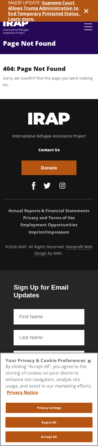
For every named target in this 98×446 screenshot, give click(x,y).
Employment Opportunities (48, 224)
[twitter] (47, 186)
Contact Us (49, 149)
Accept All (49, 437)
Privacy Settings (49, 408)
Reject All (49, 422)
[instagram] (62, 186)
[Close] (89, 361)
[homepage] (16, 26)
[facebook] (33, 186)
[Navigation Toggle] (88, 27)
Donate (49, 168)
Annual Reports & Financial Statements (48, 210)
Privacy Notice (22, 392)
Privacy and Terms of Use (49, 217)
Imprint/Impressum (49, 232)
